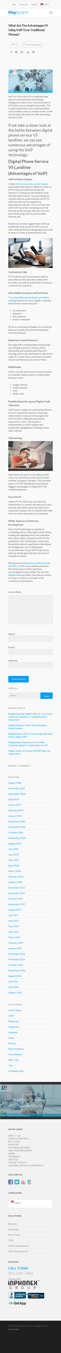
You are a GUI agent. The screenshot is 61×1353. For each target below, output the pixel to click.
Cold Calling (14, 1010)
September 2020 (16, 793)
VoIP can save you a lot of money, (31, 183)
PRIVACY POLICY (17, 1162)
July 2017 (13, 915)
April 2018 (13, 865)
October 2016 (15, 964)
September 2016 (16, 970)
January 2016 (15, 992)
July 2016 (13, 981)
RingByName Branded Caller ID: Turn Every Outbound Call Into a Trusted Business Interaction (30, 716)
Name (12, 634)
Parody (12, 1043)
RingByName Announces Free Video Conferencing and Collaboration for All (28, 744)
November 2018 (16, 826)
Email (12, 647)
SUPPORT (13, 1144)
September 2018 (16, 837)
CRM (11, 1015)
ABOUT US (14, 1135)
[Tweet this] (16, 52)
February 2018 (15, 876)
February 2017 (15, 942)
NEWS (11, 1153)
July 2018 (13, 849)
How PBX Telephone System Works (30, 1100)
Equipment (13, 1026)
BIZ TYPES (14, 1141)
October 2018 (15, 832)
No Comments (33, 44)
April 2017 (13, 931)
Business (12, 1223)
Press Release (15, 1054)
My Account (23, 4)
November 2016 (16, 959)
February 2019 (15, 810)
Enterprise (13, 1021)
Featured (12, 1032)
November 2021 (16, 788)
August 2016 (14, 975)
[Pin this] (33, 52)
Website (12, 660)
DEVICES (13, 1159)
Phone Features (16, 1048)
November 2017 (16, 893)
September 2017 (16, 904)
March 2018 (14, 871)
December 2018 (16, 821)
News (11, 1037)
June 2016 (13, 986)
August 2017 (14, 909)
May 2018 (13, 860)
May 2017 (13, 926)
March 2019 (14, 804)
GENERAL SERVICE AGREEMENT (26, 1165)
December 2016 (16, 953)
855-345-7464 (20, 1273)
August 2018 (14, 843)
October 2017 (15, 898)
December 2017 (16, 887)
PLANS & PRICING (18, 1138)
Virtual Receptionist (18, 1245)
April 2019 (13, 799)
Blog (14, 4)
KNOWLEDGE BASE (19, 1147)
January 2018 (15, 882)
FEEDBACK (14, 1156)
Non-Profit (14, 1234)
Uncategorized (16, 1070)
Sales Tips (13, 1059)
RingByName (15, 574)
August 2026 (14, 782)
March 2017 (14, 937)
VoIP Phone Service (18, 1251)
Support (34, 4)
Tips (10, 1065)
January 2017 (15, 948)
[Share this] (11, 52)
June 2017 (13, 920)
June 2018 (13, 854)
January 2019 (15, 815)
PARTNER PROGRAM (20, 1150)
